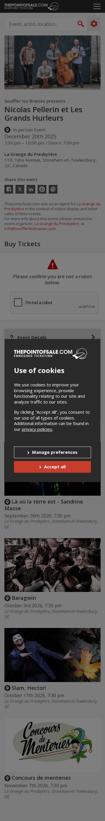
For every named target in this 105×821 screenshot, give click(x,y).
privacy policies (37, 429)
